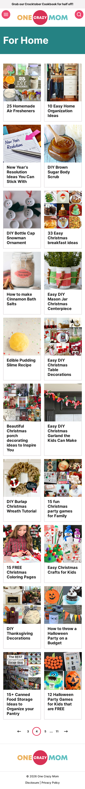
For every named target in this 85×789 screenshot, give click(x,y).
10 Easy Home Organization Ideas (61, 111)
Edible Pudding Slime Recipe (21, 362)
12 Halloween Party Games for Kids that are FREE (60, 701)
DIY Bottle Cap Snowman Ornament (21, 238)
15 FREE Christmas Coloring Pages (21, 572)
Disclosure (32, 782)
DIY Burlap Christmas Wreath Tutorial (21, 506)
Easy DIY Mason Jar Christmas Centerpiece (60, 301)
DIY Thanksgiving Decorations (20, 633)
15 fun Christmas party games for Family (60, 508)
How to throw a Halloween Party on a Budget (62, 635)
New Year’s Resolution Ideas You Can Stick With (20, 174)
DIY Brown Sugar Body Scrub (59, 172)
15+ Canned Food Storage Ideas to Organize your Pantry (20, 704)
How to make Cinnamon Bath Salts (21, 299)
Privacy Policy (51, 782)
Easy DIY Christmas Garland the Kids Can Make (62, 433)
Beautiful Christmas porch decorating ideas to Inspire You (21, 438)
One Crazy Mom (42, 17)
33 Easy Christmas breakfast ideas (63, 238)
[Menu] (6, 14)
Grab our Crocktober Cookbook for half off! (42, 4)
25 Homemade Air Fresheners (21, 108)
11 (57, 731)
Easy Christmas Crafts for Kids (63, 570)
